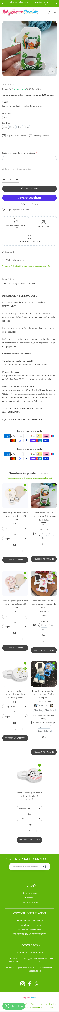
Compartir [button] (10, 252)
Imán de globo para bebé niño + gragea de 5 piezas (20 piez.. (44, 694)
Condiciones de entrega (29, 925)
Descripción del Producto (19, 296)
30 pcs (12, 127)
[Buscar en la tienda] (49, 12)
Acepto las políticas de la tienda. (17, 210)
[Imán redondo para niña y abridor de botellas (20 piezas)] (29, 775)
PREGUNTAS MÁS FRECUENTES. (30, 934)
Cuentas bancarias (29, 902)
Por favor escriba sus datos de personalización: (19, 153)
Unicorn (44, 615)
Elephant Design (44, 727)
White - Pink (43, 706)
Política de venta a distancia (29, 920)
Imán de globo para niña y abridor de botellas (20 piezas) (15, 603)
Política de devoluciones (29, 929)
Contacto (29, 897)
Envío (18, 106)
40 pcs (19, 127)
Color (15, 524)
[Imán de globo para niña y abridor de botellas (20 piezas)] (15, 583)
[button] (2, 3)
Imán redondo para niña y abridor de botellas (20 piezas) (29, 795)
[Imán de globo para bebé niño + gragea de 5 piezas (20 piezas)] (44, 674)
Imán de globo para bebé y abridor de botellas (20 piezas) (15, 515)
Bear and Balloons (44, 731)
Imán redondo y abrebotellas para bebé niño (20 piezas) (15, 694)
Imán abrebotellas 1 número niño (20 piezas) (44, 514)
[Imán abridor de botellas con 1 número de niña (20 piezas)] (44, 583)
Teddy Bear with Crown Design (43, 722)
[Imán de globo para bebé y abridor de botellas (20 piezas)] (15, 495)
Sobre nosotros (30, 893)
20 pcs (5, 127)
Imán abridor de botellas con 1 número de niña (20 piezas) (44, 603)
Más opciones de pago (29, 204)
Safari (5, 117)
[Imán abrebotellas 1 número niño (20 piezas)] (44, 495)
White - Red (38, 710)
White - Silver (50, 710)
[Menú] (55, 12)
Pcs (15, 534)
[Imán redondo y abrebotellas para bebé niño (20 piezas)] (15, 674)
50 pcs (27, 127)
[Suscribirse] (44, 866)
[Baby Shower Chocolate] (20, 12)
